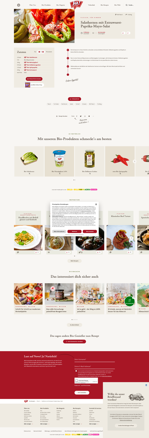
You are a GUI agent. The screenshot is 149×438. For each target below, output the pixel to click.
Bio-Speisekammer (44, 419)
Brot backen (75, 416)
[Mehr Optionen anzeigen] (94, 116)
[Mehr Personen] (43, 52)
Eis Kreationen (76, 419)
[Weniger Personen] (39, 52)
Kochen (58, 414)
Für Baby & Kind (43, 414)
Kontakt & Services (95, 408)
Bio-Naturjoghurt (32, 62)
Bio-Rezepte (77, 408)
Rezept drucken (63, 116)
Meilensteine (27, 414)
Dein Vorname (80, 359)
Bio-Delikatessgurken (34, 65)
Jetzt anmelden (82, 392)
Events (58, 419)
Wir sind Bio (26, 410)
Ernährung (59, 410)
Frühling (99, 104)
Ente (74, 421)
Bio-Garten (42, 416)
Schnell (78, 104)
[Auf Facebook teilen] (77, 116)
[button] (32, 5)
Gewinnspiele (92, 419)
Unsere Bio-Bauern (28, 421)
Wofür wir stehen (28, 416)
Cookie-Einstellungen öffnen (126, 425)
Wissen (58, 416)
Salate (71, 104)
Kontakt (91, 410)
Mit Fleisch (92, 104)
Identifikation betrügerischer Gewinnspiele (76, 431)
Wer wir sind (26, 419)
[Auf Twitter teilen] (81, 116)
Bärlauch (75, 412)
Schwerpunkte (60, 417)
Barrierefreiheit (38, 431)
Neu (41, 410)
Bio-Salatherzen (32, 57)
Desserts (75, 417)
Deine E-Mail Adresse (82, 366)
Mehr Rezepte (74, 261)
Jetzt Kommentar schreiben (75, 341)
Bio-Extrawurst (32, 70)
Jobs (90, 416)
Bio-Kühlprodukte (44, 421)
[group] (28, 298)
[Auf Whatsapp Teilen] (85, 116)
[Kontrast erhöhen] (18, 5)
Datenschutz (27, 431)
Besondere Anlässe (77, 414)
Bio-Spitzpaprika (32, 67)
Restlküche (64, 104)
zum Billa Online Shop (36, 85)
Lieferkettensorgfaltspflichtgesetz (99, 431)
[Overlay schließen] (146, 385)
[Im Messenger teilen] (89, 116)
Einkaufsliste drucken (35, 79)
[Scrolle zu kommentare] (128, 33)
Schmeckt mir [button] (75, 99)
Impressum (91, 412)
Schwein (84, 104)
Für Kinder (56, 104)
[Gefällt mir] (123, 33)
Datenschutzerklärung (126, 420)
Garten (58, 412)
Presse (90, 414)
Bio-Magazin (60, 408)
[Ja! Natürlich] (76, 6)
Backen (74, 410)
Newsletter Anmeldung (94, 421)
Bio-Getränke (43, 417)
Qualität (26, 417)
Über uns (27, 408)
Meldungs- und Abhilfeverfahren (53, 431)
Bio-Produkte (44, 408)
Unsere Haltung (27, 412)
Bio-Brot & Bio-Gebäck (45, 412)
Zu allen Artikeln (74, 325)
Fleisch (49, 104)
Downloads (91, 417)
